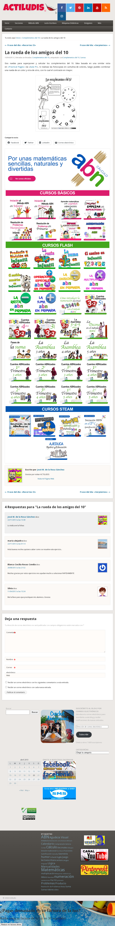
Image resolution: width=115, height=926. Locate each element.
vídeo (56, 890)
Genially (55, 854)
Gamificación (46, 854)
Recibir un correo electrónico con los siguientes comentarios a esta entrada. (38, 682)
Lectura (59, 860)
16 (15, 775)
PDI (55, 880)
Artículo (69, 841)
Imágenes (88, 23)
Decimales (62, 847)
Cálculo (51, 847)
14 (38, 771)
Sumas (83, 58)
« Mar (21, 790)
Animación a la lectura (57, 841)
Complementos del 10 (31, 38)
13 (34, 771)
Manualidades (50, 866)
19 (29, 775)
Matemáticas (53, 869)
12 (29, 771)
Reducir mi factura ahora (11, 924)
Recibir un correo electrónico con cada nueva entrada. (29, 687)
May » (27, 790)
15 (10, 775)
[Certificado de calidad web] (29, 814)
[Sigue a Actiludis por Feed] (106, 8)
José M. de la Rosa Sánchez (50, 469)
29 (10, 783)
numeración (64, 876)
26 (29, 779)
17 (20, 775)
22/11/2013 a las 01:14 (16, 544)
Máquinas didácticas (63, 874)
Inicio (7, 23)
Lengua (66, 860)
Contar (43, 848)
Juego (65, 857)
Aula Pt (33, 67)
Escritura (60, 851)
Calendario (47, 843)
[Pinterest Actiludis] (94, 870)
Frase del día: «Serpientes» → (95, 45)
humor (45, 857)
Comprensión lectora (62, 844)
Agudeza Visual (59, 837)
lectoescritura (48, 860)
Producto (60, 883)
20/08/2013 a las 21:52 (16, 568)
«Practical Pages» (16, 67)
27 (34, 779)
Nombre (10, 660)
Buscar (8, 708)
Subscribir (83, 734)
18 (24, 775)
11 (24, 771)
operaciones (45, 880)
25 (24, 779)
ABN (45, 837)
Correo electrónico (10, 670)
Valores (50, 889)
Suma (68, 886)
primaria (60, 880)
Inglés (59, 857)
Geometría (63, 854)
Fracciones (68, 851)
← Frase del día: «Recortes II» (20, 45)
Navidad (51, 877)
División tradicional (48, 851)
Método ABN (33, 23)
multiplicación (48, 873)
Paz (52, 880)
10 (20, 771)
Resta (63, 887)
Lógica (51, 863)
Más (99, 23)
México (44, 877)
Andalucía (45, 841)
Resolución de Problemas (50, 887)
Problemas (48, 883)
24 (20, 779)
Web (8, 675)
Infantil (53, 857)
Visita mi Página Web (46, 479)
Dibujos (70, 848)
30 (15, 783)
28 (38, 779)
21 (38, 775)
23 (15, 779)
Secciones (19, 23)
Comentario (11, 633)
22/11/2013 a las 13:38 (16, 520)
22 (10, 779)
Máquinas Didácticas (70, 23)
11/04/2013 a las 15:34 (16, 591)
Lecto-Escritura (50, 23)
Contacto (8, 29)
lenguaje (44, 864)
